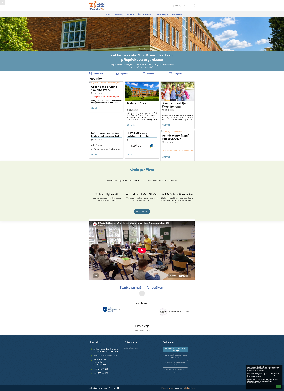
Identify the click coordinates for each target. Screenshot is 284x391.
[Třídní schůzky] (142, 91)
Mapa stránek (167, 388)
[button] (2, 2)
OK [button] (278, 386)
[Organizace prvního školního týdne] (106, 83)
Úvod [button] (108, 14)
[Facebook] (142, 293)
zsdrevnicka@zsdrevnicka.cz (105, 355)
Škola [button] (129, 14)
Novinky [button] (119, 14)
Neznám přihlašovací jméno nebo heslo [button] (175, 356)
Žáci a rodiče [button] (144, 14)
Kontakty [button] (161, 14)
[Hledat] (192, 5)
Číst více (95, 108)
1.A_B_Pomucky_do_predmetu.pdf (179, 150)
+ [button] (111, 388)
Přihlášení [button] (177, 14)
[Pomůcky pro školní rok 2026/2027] (177, 131)
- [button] (115, 388)
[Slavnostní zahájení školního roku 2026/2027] (177, 91)
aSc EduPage (189, 388)
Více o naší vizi (142, 211)
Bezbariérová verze (99, 388)
